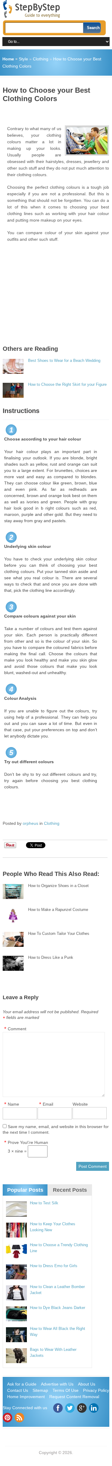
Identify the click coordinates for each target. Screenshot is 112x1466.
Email (48, 1104)
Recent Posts (70, 1190)
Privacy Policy (96, 1390)
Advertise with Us (57, 1384)
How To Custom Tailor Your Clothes (58, 933)
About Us (86, 1384)
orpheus (30, 823)
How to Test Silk (44, 1203)
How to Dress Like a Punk (50, 957)
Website (80, 1104)
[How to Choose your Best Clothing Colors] (87, 140)
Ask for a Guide (21, 1384)
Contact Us (17, 1390)
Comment (17, 1029)
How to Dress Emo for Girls (53, 1266)
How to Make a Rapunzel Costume (58, 909)
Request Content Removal (74, 1396)
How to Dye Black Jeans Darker (57, 1307)
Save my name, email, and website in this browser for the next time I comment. (56, 1129)
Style (23, 59)
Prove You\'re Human (28, 1142)
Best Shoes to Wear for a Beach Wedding (64, 360)
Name (13, 1104)
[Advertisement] (57, 111)
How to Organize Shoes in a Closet (58, 885)
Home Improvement (26, 1396)
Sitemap (40, 1390)
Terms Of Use (66, 1390)
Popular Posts (25, 1190)
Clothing (40, 59)
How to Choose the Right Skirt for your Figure (67, 384)
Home (8, 59)
